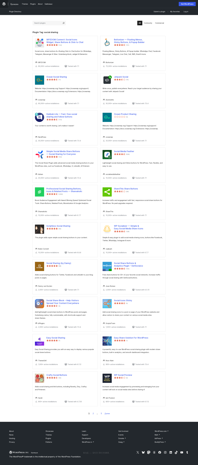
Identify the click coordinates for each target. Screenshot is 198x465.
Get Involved (123, 431)
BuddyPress (160, 442)
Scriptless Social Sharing (58, 226)
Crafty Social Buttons (56, 375)
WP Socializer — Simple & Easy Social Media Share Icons (128, 227)
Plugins (48, 438)
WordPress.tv (88, 442)
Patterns (49, 442)
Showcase (50, 431)
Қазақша (34, 453)
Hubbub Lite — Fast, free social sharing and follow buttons (61, 115)
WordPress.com (162, 431)
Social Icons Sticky (123, 300)
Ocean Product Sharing (125, 114)
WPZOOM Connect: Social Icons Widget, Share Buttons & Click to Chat (64, 40)
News (11, 435)
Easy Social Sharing (55, 338)
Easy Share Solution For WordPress (131, 338)
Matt (157, 435)
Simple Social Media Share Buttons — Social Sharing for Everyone (63, 152)
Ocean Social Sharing (56, 77)
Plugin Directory (15, 11)
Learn (84, 431)
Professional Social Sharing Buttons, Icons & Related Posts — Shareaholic (64, 190)
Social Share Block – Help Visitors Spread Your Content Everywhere (62, 301)
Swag (121, 442)
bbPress (159, 438)
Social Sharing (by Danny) (58, 263)
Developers (86, 438)
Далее (107, 413)
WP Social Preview (123, 375)
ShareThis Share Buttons (126, 188)
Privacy (12, 442)
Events (121, 435)
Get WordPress (187, 4)
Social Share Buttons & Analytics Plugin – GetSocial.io (128, 264)
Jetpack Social (121, 77)
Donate (122, 438)
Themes (49, 435)
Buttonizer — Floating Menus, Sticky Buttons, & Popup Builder (129, 40)
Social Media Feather (124, 151)
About (11, 431)
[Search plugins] (63, 23)
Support (85, 435)
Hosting (12, 438)
